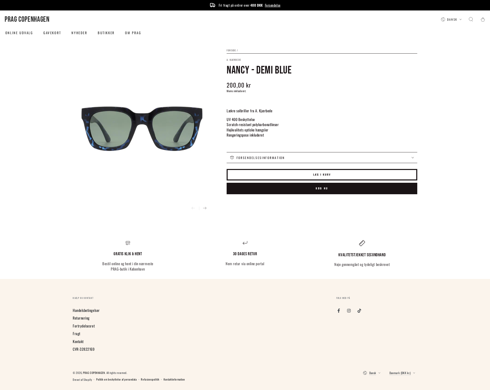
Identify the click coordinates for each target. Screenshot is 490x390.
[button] (471, 20)
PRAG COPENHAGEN (94, 373)
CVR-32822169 (83, 349)
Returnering (81, 318)
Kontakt (78, 341)
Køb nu (322, 188)
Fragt (76, 333)
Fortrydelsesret (84, 325)
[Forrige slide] (193, 208)
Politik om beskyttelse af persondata (116, 379)
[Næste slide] (205, 208)
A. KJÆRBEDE (234, 60)
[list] (245, 256)
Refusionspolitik (150, 379)
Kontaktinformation (174, 379)
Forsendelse (272, 5)
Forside (231, 50)
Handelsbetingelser (86, 310)
